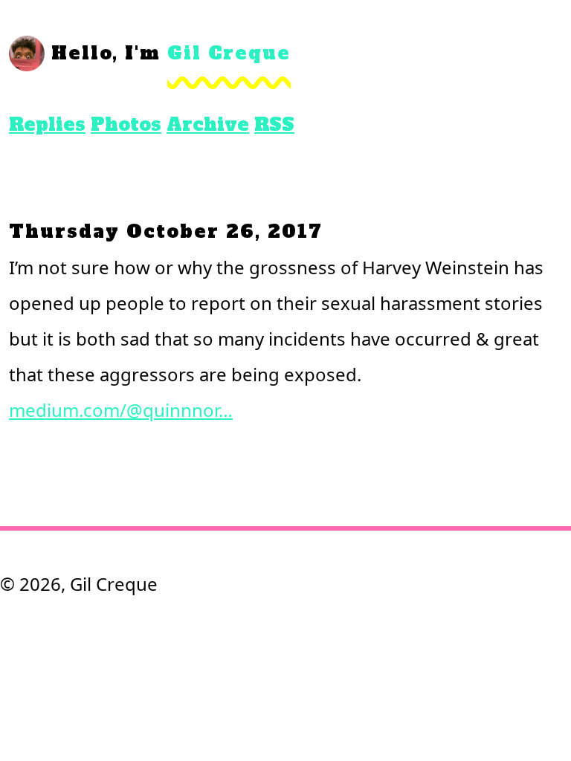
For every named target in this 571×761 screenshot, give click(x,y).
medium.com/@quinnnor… (121, 410)
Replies (47, 124)
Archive (208, 124)
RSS (274, 124)
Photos (126, 124)
